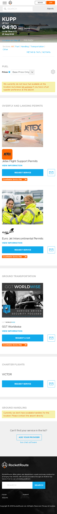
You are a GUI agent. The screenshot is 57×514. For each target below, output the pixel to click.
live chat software (28, 442)
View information (12, 165)
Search (39, 485)
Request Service (22, 173)
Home (4, 494)
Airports (50, 9)
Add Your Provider (29, 437)
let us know (27, 87)
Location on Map (10, 40)
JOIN (50, 3)
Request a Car (22, 338)
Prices (5, 72)
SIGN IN (40, 3)
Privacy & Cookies (48, 506)
